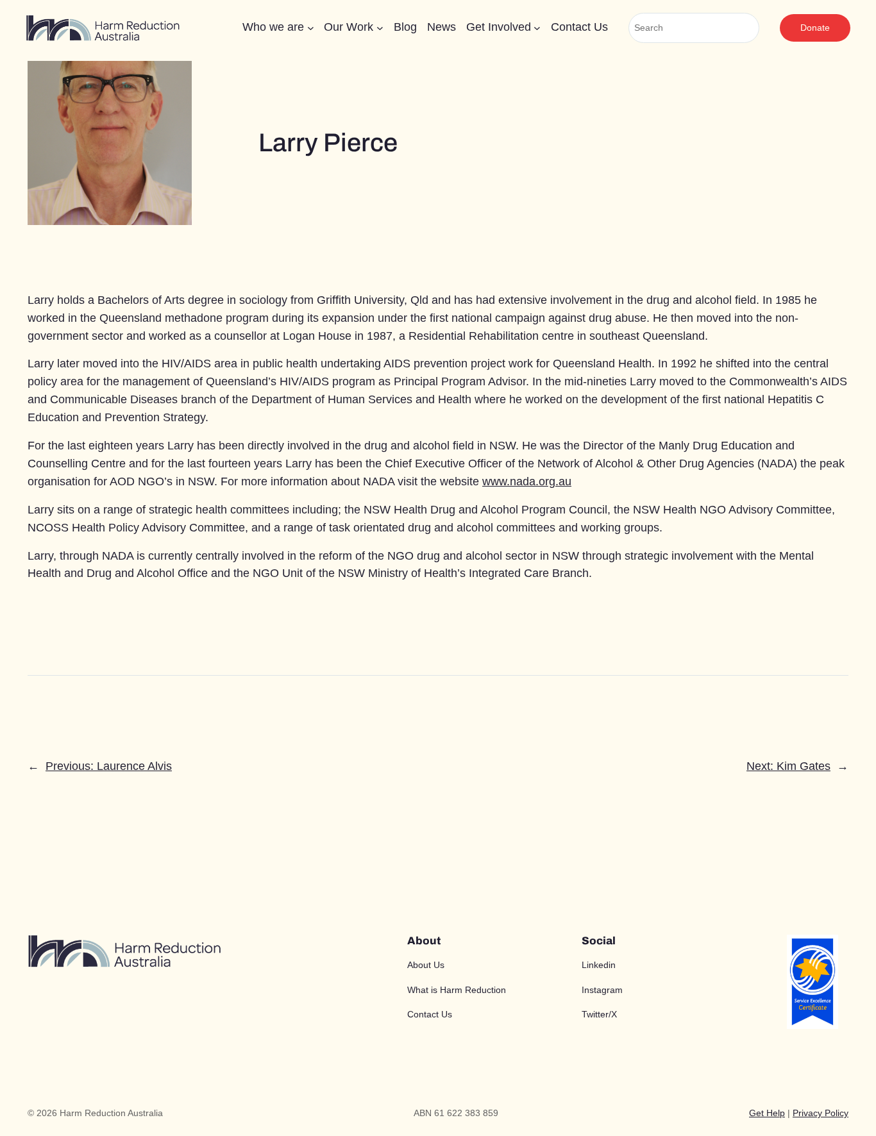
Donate (815, 27)
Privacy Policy (820, 1113)
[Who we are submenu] (310, 27)
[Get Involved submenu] (537, 27)
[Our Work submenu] (379, 27)
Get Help (767, 1113)
